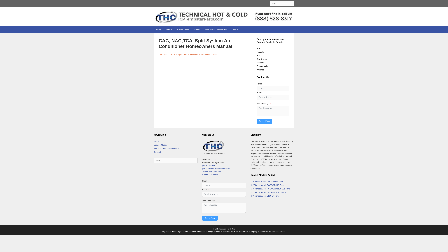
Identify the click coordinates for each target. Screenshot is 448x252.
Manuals (197, 30)
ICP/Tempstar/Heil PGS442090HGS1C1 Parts (270, 189)
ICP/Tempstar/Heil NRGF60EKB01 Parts (268, 192)
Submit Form (264, 121)
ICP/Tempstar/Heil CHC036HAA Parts (266, 182)
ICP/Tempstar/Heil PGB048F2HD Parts (267, 185)
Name (259, 84)
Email (259, 92)
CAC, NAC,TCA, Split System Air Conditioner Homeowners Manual (188, 54)
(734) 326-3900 (208, 165)
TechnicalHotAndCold (211, 171)
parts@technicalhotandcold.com (216, 168)
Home (158, 30)
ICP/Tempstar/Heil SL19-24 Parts (264, 196)
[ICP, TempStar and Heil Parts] (224, 17)
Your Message (263, 103)
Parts (168, 30)
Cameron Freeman (210, 174)
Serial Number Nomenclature (216, 30)
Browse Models (183, 30)
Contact (235, 30)
